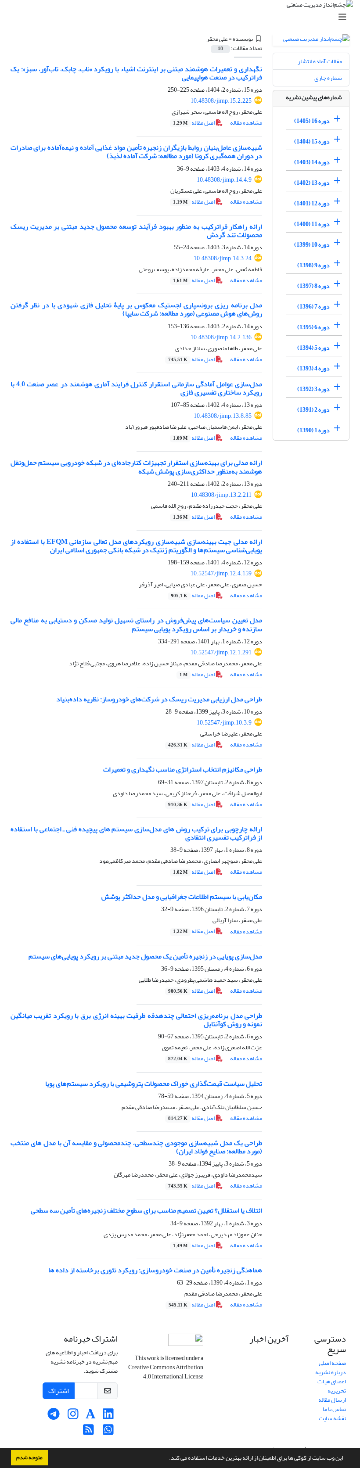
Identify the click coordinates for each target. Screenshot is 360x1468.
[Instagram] (73, 1416)
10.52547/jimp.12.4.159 (221, 573)
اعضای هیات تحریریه (331, 1385)
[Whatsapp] (108, 1432)
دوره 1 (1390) (313, 430)
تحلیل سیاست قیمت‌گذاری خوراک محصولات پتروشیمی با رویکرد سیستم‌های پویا (153, 1083)
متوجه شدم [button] (29, 1457)
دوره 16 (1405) (312, 121)
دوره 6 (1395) (313, 327)
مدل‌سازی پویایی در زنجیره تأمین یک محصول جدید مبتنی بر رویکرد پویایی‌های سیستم (145, 956)
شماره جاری (328, 78)
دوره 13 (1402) (312, 183)
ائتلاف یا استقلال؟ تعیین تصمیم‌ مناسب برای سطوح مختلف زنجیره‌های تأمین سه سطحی (146, 1210)
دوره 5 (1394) (313, 348)
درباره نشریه (330, 1372)
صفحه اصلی (332, 1363)
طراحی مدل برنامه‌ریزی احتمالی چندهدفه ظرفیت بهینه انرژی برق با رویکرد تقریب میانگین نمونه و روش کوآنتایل (136, 1019)
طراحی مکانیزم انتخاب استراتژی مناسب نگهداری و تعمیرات (182, 769)
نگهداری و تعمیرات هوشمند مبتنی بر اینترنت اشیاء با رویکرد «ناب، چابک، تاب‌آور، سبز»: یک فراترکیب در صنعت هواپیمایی (136, 73)
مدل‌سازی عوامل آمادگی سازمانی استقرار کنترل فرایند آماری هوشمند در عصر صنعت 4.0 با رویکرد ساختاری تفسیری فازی (136, 388)
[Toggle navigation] (182, 17)
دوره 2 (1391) (313, 410)
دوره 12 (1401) (312, 203)
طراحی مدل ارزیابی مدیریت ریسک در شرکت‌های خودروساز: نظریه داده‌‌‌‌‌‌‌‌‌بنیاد (159, 699)
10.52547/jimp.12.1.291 (221, 652)
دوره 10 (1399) (312, 245)
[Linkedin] (108, 1416)
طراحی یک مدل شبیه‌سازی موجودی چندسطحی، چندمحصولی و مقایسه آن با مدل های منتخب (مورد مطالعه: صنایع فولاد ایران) (136, 1147)
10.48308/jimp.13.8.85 (223, 416)
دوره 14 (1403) (312, 162)
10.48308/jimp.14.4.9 (224, 180)
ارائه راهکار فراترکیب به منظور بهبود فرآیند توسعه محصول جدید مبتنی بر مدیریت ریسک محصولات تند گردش (136, 230)
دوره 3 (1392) (313, 389)
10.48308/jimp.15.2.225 (221, 101)
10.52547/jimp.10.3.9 (224, 723)
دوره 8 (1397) (313, 286)
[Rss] (88, 1432)
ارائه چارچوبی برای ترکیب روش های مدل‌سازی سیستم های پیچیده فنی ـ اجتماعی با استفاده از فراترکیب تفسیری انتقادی (136, 833)
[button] (167, 1458)
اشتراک (58, 1390)
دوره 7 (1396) (313, 306)
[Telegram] (53, 1416)
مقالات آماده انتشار (320, 61)
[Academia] (90, 1416)
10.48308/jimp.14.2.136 (221, 337)
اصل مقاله (194, 123)
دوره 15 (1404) (312, 141)
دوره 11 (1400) (312, 224)
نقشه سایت (332, 1418)
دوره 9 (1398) (313, 265)
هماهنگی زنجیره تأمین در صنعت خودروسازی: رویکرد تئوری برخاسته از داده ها (155, 1270)
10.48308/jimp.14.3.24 (223, 258)
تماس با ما (334, 1409)
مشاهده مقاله (246, 123)
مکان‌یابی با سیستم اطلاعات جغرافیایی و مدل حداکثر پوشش (181, 896)
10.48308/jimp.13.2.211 (221, 495)
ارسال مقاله (332, 1400)
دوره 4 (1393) (313, 368)
